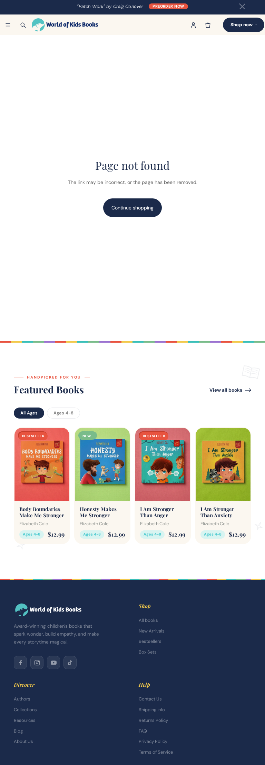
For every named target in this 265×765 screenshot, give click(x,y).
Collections (25, 710)
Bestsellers (150, 641)
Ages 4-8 (63, 413)
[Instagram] (36, 662)
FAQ (143, 731)
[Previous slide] (22, 464)
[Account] (193, 24)
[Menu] (8, 25)
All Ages (29, 413)
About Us (23, 741)
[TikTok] (70, 662)
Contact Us (150, 699)
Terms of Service (156, 752)
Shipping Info (152, 710)
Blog (18, 731)
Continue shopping (132, 208)
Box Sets (148, 652)
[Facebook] (20, 662)
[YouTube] (53, 662)
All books (148, 620)
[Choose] (58, 490)
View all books (225, 390)
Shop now (241, 25)
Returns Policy (153, 720)
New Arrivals (152, 631)
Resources (25, 720)
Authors (22, 699)
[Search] (22, 24)
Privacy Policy (153, 741)
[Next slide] (61, 464)
